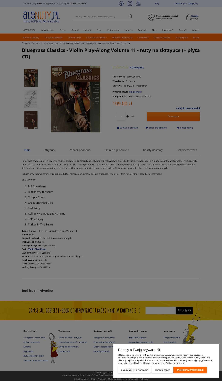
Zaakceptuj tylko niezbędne (134, 370)
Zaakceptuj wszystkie (190, 370)
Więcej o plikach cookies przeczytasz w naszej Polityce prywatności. (155, 363)
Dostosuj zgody (162, 370)
